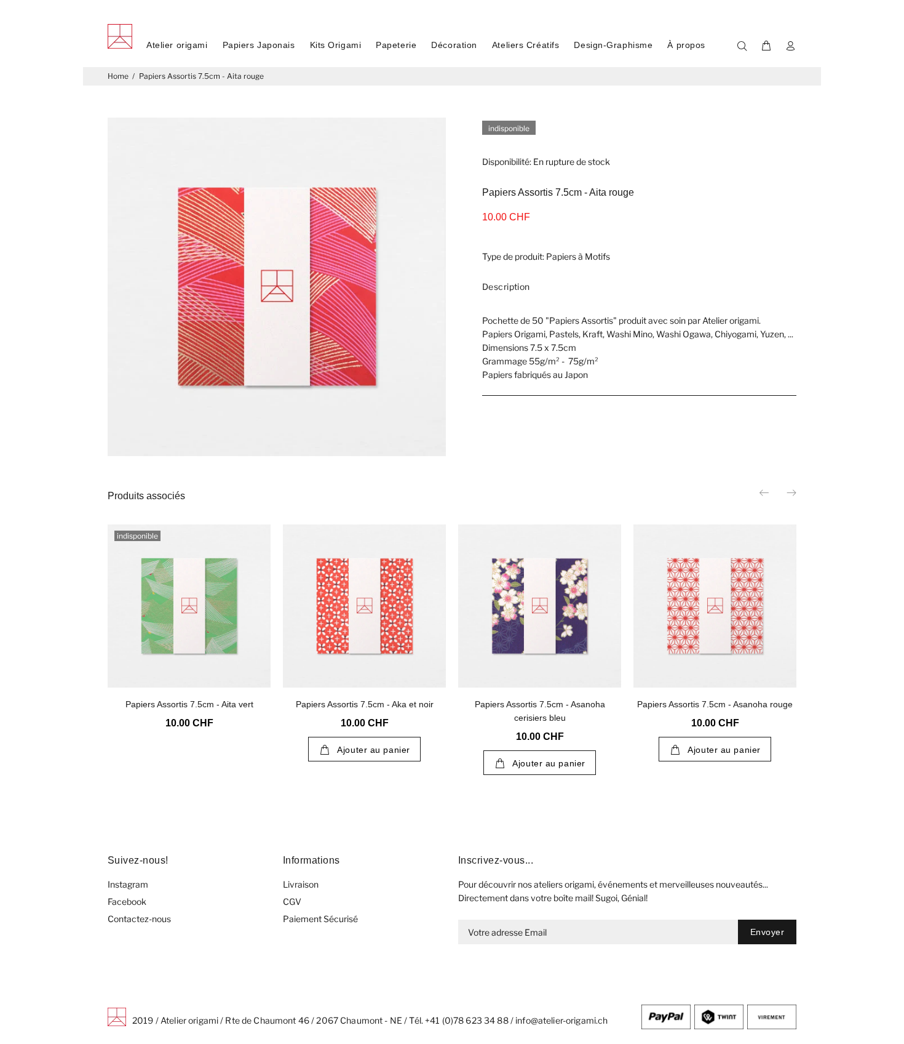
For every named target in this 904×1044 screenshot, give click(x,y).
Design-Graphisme (613, 45)
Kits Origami (336, 45)
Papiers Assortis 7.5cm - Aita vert (189, 704)
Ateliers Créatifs (526, 45)
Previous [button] (765, 492)
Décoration (454, 45)
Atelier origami (176, 45)
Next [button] (791, 492)
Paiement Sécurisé (320, 919)
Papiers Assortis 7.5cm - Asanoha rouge (715, 704)
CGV (292, 901)
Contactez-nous (139, 919)
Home (118, 76)
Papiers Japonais (259, 45)
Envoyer (767, 932)
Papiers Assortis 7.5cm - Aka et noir (365, 704)
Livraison (301, 884)
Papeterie (396, 45)
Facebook (127, 901)
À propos (686, 45)
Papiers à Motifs (578, 256)
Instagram (128, 884)
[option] (189, 611)
